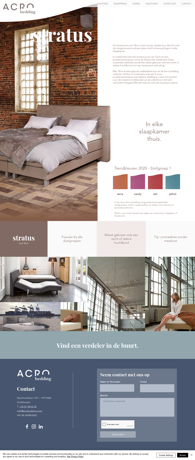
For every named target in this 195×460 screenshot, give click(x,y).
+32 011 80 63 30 (27, 406)
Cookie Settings (166, 455)
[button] (121, 3)
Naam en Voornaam (110, 382)
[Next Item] (190, 300)
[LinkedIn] (41, 426)
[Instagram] (34, 426)
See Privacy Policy (75, 456)
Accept (183, 455)
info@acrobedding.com (29, 411)
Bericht (103, 395)
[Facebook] (27, 426)
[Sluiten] (191, 455)
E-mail (143, 382)
